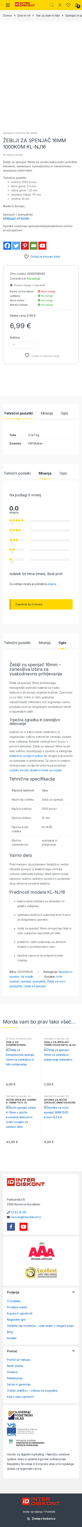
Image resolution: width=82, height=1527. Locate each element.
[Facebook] (7, 246)
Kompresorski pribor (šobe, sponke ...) (19, 1039)
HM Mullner (35, 443)
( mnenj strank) (13, 154)
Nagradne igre (16, 1319)
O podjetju (13, 1301)
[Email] (34, 246)
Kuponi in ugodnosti (19, 1313)
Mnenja (47, 413)
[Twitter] (16, 246)
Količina (15, 337)
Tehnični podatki (18, 413)
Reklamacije (14, 1378)
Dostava (12, 1372)
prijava (52, 584)
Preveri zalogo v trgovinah (29, 285)
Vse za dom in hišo (48, 15)
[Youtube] (42, 246)
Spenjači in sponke (14, 132)
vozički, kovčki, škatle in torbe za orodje (35, 770)
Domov (7, 15)
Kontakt (12, 1338)
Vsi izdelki (31, 132)
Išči (52, 5)
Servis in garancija (18, 1384)
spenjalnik (39, 981)
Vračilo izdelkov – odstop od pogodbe (32, 1390)
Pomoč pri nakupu (18, 1359)
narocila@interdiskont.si (26, 1217)
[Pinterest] (25, 246)
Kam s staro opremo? (20, 1396)
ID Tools (10, 1038)
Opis (64, 413)
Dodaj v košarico (44, 1518)
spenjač (26, 981)
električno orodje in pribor (26, 756)
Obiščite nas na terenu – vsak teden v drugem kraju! (40, 1325)
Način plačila (15, 1365)
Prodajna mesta (17, 1307)
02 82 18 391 (18, 1212)
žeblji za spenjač (35, 986)
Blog (10, 1332)
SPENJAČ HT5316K (16, 218)
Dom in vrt (24, 15)
